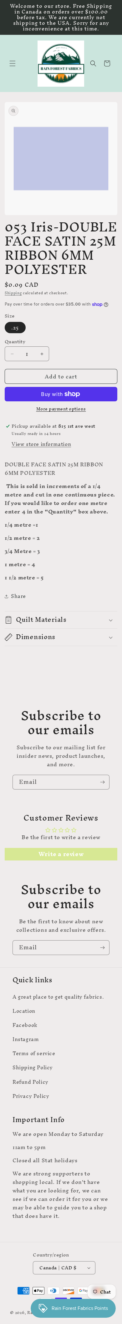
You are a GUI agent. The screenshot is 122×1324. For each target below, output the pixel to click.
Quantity (15, 342)
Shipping (13, 293)
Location (24, 1011)
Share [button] (18, 596)
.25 (15, 327)
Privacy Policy (31, 1096)
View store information (41, 444)
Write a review (61, 854)
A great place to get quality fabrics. (58, 996)
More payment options (61, 409)
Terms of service (34, 1053)
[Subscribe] (102, 782)
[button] (12, 63)
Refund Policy (30, 1082)
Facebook (25, 1025)
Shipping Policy (33, 1067)
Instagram (26, 1039)
